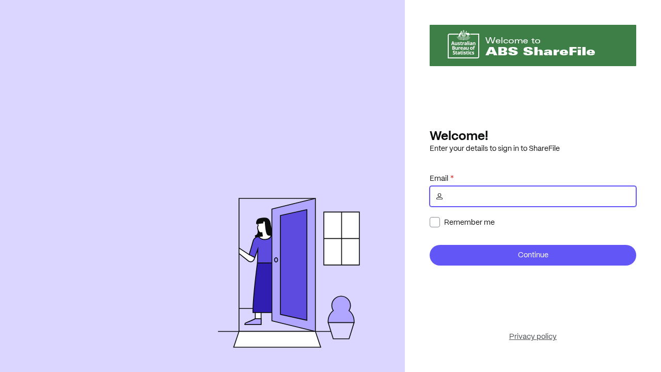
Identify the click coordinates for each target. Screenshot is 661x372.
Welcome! (459, 135)
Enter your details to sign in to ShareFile (495, 148)
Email (439, 178)
